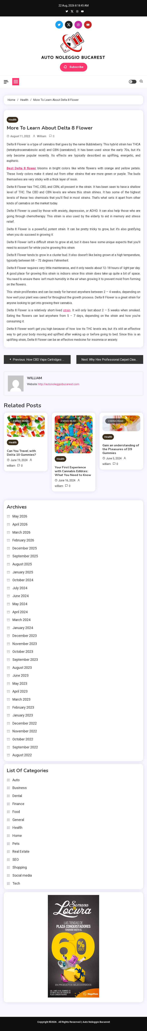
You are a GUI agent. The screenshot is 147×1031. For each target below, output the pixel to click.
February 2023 (23, 707)
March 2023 (21, 699)
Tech (16, 883)
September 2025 (25, 556)
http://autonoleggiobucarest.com (58, 384)
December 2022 (24, 723)
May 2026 (19, 516)
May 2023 (19, 683)
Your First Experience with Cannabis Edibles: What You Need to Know (73, 471)
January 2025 (22, 572)
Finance (18, 804)
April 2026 (20, 524)
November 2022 (24, 731)
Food (16, 812)
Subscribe (76, 67)
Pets (16, 844)
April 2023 (20, 691)
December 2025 (24, 548)
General (18, 820)
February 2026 (23, 540)
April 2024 (20, 612)
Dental (17, 796)
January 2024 (22, 628)
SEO (15, 859)
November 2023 (24, 644)
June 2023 (20, 675)
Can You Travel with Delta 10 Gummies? (21, 453)
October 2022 (22, 739)
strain (66, 310)
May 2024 (19, 604)
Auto (16, 780)
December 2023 (24, 636)
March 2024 (21, 620)
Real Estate (20, 851)
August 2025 (22, 564)
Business (19, 788)
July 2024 (19, 588)
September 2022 (25, 747)
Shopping (19, 867)
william (41, 136)
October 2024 (22, 580)
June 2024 (20, 596)
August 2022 (22, 755)
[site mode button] (132, 82)
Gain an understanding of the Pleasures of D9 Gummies (120, 449)
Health (12, 119)
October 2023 (22, 652)
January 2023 (22, 715)
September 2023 (25, 660)
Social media (22, 875)
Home (17, 836)
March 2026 (21, 532)
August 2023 (22, 668)
